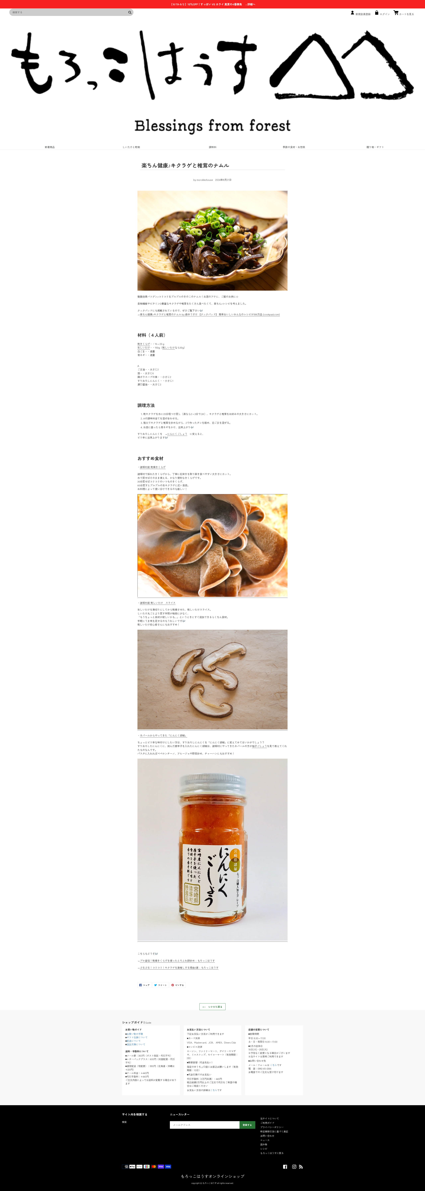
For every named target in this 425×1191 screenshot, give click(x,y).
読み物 (263, 1144)
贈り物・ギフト (375, 147)
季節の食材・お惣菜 (294, 147)
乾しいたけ (168, 347)
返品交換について (136, 1044)
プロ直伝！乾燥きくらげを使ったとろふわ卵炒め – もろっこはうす (177, 960)
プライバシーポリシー (272, 1127)
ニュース (265, 1140)
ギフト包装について (137, 1037)
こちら (213, 1090)
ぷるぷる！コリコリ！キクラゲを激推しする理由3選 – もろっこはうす (179, 967)
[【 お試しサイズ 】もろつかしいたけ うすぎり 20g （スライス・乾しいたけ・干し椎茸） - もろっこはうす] (212, 728)
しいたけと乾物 (131, 147)
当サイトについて (269, 1118)
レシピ (263, 1148)
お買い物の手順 (135, 1033)
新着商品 (50, 147)
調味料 (212, 147)
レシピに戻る (215, 1006)
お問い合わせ (267, 1135)
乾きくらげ (143, 344)
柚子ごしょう (259, 746)
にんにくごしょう (177, 434)
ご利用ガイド (267, 1122)
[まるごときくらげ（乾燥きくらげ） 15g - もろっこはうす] (212, 596)
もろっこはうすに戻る (272, 1153)
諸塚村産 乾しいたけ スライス (157, 602)
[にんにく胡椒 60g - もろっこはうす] (212, 940)
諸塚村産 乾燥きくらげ (153, 467)
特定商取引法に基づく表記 (274, 1131)
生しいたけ (143, 347)
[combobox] (71, 12)
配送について (134, 1040)
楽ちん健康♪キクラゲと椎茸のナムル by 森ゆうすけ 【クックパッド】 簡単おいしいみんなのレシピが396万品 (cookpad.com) (210, 314)
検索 (124, 1122)
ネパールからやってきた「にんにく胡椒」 (163, 735)
